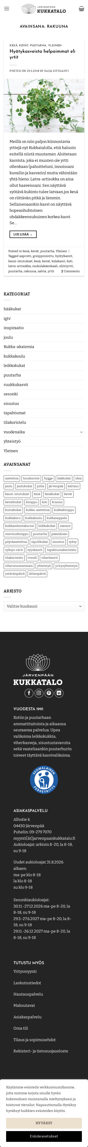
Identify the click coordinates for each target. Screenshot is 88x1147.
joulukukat (25, 486)
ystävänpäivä (15, 573)
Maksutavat (24, 1005)
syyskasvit (35, 550)
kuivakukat (13, 510)
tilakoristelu (15, 422)
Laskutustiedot (27, 983)
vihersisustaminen (19, 566)
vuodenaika (14, 432)
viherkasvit (49, 558)
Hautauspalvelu (28, 994)
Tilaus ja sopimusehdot (34, 1039)
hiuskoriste (31, 478)
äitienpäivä (37, 573)
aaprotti (25, 256)
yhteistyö (12, 441)
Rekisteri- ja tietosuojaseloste (40, 1051)
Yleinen (11, 451)
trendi (32, 558)
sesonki (11, 394)
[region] (44, 1113)
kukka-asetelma (38, 510)
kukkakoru (13, 518)
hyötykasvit (63, 256)
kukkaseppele (57, 518)
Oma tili (20, 1028)
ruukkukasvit (16, 384)
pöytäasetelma (16, 542)
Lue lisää (23, 234)
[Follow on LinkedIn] (59, 693)
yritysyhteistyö (66, 566)
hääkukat (12, 309)
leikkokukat (14, 365)
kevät (68, 494)
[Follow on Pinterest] (49, 693)
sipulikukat (39, 542)
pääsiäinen (59, 534)
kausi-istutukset (17, 494)
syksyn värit (14, 550)
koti (44, 502)
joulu (8, 337)
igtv (7, 318)
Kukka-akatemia (19, 346)
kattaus (73, 486)
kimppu (31, 502)
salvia (42, 271)
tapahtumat (15, 413)
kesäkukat (52, 494)
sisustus (11, 403)
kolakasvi (58, 261)
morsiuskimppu (17, 534)
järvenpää (56, 486)
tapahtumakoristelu (62, 550)
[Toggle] (81, 432)
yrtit (51, 271)
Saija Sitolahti (56, 71)
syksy (73, 542)
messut (65, 526)
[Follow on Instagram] (39, 693)
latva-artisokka (19, 266)
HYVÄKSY (44, 1123)
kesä (37, 494)
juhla (40, 486)
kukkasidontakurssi (19, 526)
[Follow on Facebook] (28, 693)
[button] (7, 8)
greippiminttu (43, 256)
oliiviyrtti (66, 266)
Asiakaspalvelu (27, 1017)
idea (78, 478)
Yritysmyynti (25, 971)
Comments (70, 271)
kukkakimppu (64, 510)
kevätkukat (13, 502)
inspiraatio (14, 327)
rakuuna (30, 271)
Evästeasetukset (44, 1136)
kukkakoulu (14, 356)
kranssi (57, 502)
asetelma (12, 478)
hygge (48, 478)
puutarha (12, 375)
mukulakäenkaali (45, 266)
